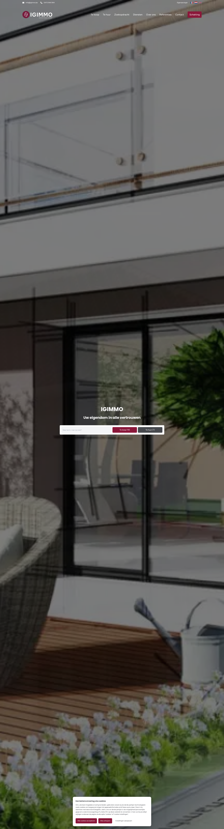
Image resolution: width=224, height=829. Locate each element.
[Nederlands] (196, 3)
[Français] (191, 3)
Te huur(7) (150, 430)
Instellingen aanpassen (123, 821)
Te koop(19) (125, 430)
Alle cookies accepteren (86, 821)
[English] (200, 3)
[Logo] (37, 14)
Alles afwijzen (105, 821)
